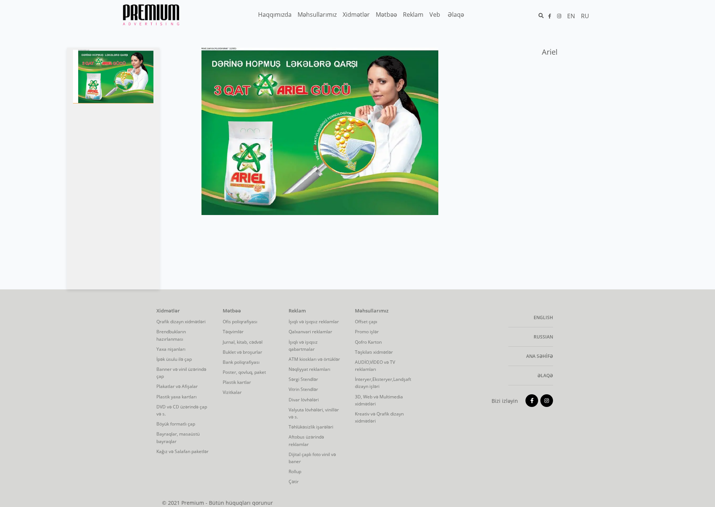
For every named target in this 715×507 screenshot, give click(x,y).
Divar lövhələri (304, 400)
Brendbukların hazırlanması (171, 335)
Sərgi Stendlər (303, 379)
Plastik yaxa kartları (176, 397)
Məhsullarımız (371, 311)
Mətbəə (232, 311)
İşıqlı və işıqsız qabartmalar (303, 345)
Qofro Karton (368, 342)
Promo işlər (367, 331)
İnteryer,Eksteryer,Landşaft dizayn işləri (382, 382)
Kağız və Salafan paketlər (182, 451)
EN (571, 16)
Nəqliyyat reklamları (309, 369)
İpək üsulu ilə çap (174, 359)
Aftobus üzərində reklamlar (306, 440)
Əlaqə (545, 375)
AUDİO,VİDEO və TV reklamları (375, 365)
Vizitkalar (232, 392)
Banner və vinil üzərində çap (181, 372)
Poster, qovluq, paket (244, 372)
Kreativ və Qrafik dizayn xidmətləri (379, 417)
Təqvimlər (233, 331)
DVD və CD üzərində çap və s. (181, 410)
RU (585, 16)
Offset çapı (366, 321)
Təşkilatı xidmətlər (374, 352)
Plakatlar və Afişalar (177, 386)
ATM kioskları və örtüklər (314, 359)
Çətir (294, 481)
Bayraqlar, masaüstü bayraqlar (178, 437)
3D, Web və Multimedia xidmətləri (379, 400)
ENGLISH (543, 317)
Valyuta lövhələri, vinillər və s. (314, 413)
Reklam (297, 311)
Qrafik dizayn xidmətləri (181, 321)
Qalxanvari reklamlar (310, 331)
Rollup (295, 471)
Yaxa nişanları (170, 349)
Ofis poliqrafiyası (240, 321)
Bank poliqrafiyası (241, 362)
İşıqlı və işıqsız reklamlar (314, 321)
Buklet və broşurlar (242, 352)
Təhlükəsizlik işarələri (311, 427)
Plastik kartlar (237, 382)
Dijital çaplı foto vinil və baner (312, 458)
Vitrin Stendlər (303, 389)
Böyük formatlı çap (175, 424)
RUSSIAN (543, 337)
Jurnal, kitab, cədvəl (243, 342)
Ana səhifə (539, 356)
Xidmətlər (168, 311)
